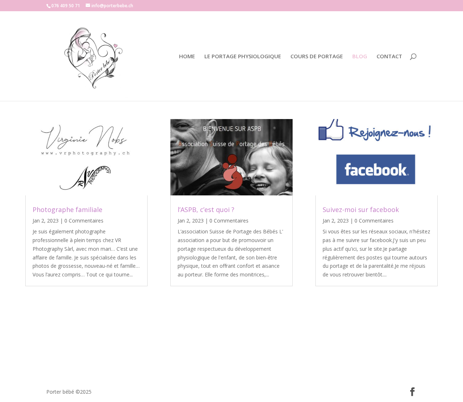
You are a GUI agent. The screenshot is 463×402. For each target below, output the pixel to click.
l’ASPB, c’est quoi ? (206, 209)
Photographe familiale (67, 209)
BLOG (359, 57)
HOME (187, 57)
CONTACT (389, 57)
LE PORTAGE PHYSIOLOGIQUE (242, 57)
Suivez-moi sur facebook (361, 209)
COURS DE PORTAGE (316, 57)
